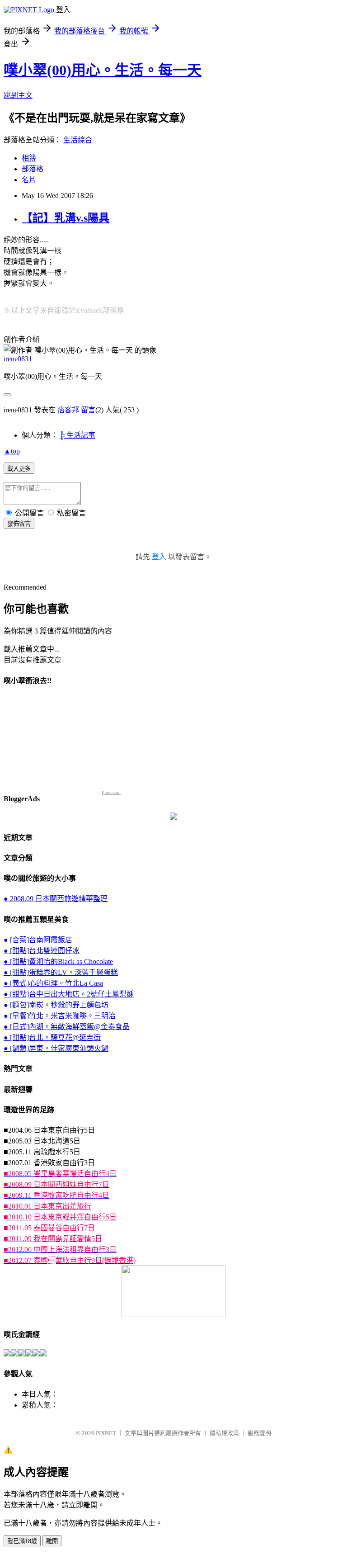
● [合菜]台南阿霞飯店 (38, 940)
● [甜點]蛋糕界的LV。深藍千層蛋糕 (61, 972)
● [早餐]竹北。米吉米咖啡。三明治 (60, 1016)
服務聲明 (259, 1433)
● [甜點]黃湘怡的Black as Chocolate (58, 961)
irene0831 (18, 359)
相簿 (29, 158)
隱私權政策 (224, 1433)
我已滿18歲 (22, 1541)
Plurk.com (111, 792)
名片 (29, 180)
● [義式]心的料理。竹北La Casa (53, 983)
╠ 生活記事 (77, 435)
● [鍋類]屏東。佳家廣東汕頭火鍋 (56, 1048)
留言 (88, 410)
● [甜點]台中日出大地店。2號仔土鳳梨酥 (69, 994)
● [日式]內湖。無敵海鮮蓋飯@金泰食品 (67, 1026)
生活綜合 (77, 140)
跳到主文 (18, 95)
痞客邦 (68, 410)
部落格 (32, 169)
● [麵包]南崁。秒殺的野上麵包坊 (56, 1005)
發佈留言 (19, 523)
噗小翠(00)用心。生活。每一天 (103, 70)
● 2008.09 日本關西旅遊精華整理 (56, 898)
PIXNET (106, 1433)
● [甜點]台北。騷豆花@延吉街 (52, 1037)
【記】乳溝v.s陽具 (65, 218)
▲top (12, 451)
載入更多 (19, 468)
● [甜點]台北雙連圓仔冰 (42, 950)
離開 (52, 1541)
